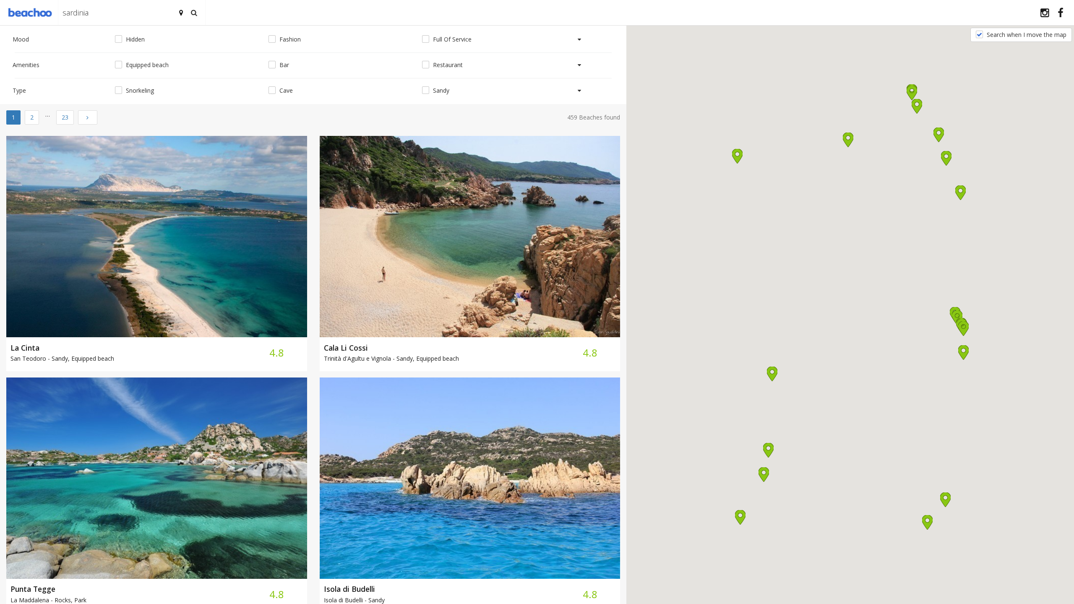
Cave (285, 90)
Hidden (134, 39)
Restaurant (447, 65)
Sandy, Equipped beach (62, 358)
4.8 (276, 352)
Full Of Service (451, 39)
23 (65, 117)
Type (19, 90)
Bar (283, 65)
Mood (21, 39)
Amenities (26, 65)
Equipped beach (146, 65)
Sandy (440, 90)
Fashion (289, 39)
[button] (960, 192)
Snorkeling (139, 90)
